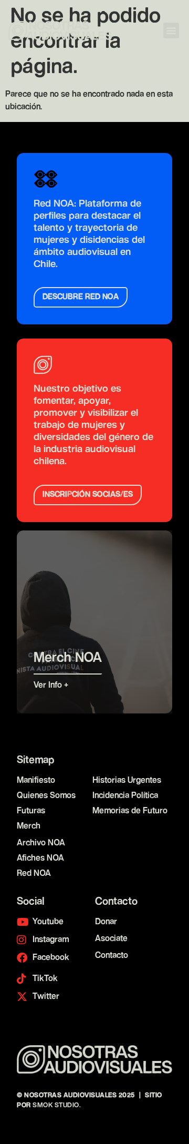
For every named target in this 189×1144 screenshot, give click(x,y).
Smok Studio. (57, 1105)
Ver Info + (52, 685)
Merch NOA (68, 658)
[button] (171, 30)
